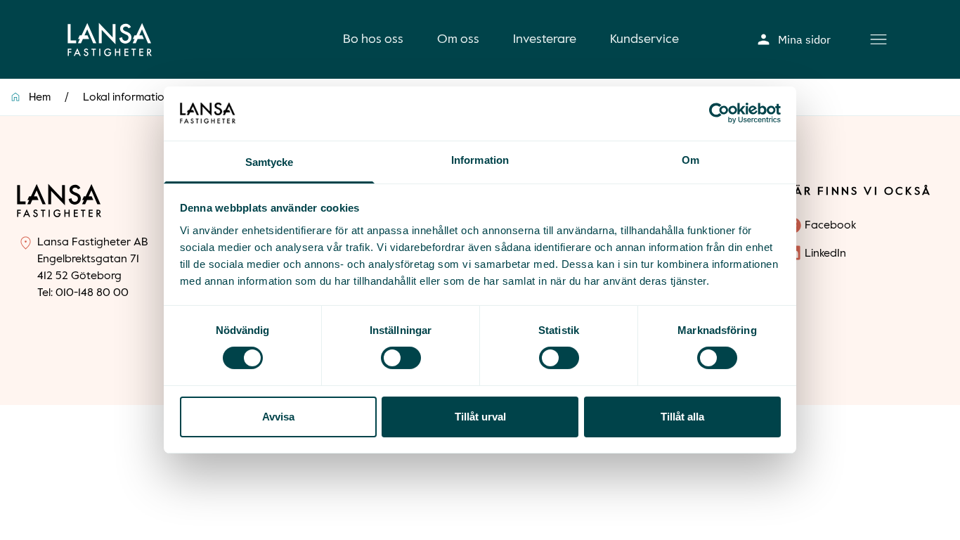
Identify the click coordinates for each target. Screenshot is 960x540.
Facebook (830, 225)
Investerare (544, 39)
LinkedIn (825, 253)
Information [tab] (480, 160)
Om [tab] (690, 160)
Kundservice (644, 39)
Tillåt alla (682, 417)
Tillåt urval (480, 417)
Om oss (458, 39)
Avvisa (278, 417)
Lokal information (127, 97)
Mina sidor (804, 39)
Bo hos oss (373, 39)
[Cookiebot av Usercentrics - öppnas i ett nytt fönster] (719, 113)
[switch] (401, 358)
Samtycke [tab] (269, 162)
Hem (40, 97)
